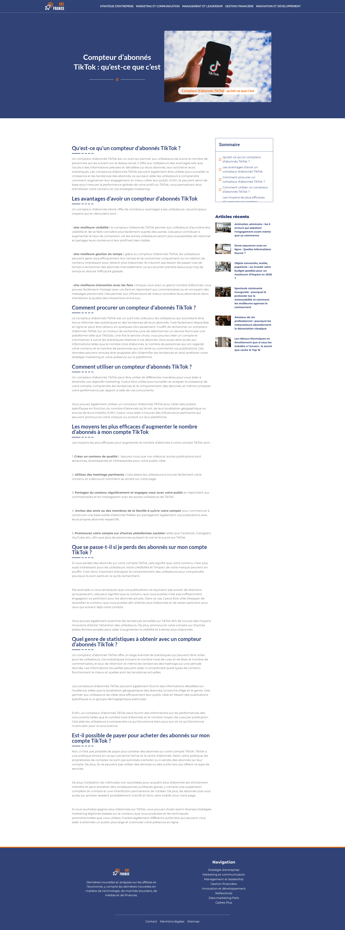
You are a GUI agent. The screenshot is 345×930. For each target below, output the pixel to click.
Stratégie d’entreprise (117, 6)
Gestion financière (239, 6)
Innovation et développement (278, 6)
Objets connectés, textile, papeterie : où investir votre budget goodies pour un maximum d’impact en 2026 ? (253, 271)
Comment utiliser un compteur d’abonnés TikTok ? (245, 189)
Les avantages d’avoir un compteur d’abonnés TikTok (243, 169)
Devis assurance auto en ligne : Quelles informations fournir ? (252, 249)
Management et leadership (202, 6)
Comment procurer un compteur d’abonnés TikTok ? (244, 179)
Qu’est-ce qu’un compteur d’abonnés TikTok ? (242, 159)
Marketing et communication (158, 6)
